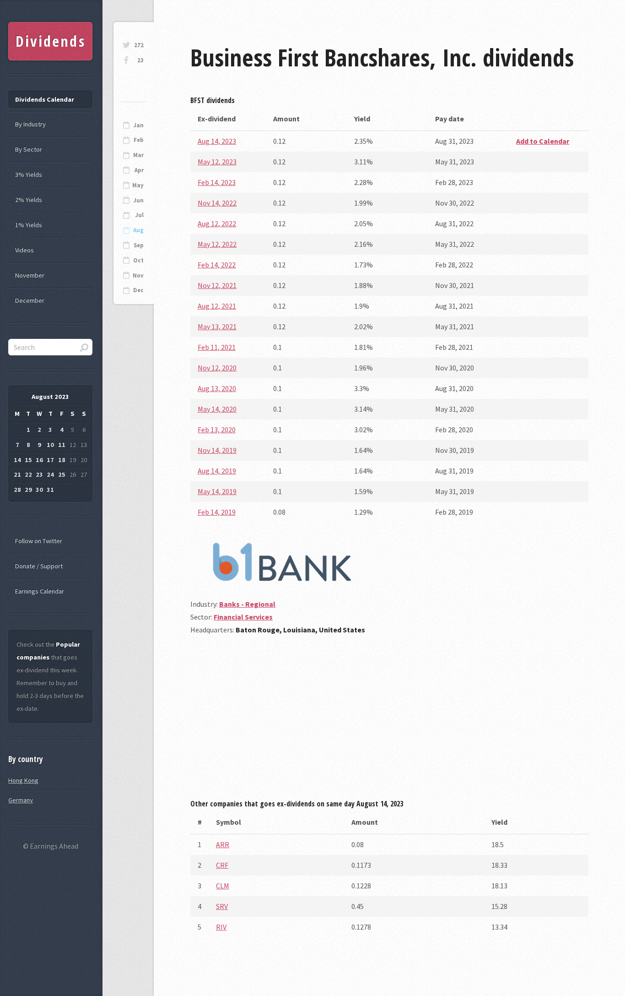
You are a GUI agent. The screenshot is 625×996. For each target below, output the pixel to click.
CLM (222, 885)
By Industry (30, 124)
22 (28, 474)
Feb (139, 140)
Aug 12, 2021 (217, 305)
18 (61, 460)
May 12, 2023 (217, 161)
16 (39, 460)
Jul (139, 215)
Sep (139, 245)
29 (28, 489)
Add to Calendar (542, 141)
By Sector (28, 149)
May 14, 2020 (217, 409)
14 (17, 460)
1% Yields (28, 225)
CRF (222, 865)
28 (17, 489)
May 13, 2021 (217, 326)
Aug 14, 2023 (217, 141)
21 (17, 474)
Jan (138, 125)
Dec (138, 290)
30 (39, 489)
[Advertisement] (389, 720)
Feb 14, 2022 (217, 264)
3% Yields (28, 174)
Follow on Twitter (38, 541)
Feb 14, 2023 (217, 182)
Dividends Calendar (44, 99)
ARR (222, 844)
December (29, 300)
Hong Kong (23, 780)
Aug (138, 230)
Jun (138, 200)
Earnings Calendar (39, 591)
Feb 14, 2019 (217, 512)
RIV (221, 926)
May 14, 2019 (217, 491)
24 (50, 474)
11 (61, 445)
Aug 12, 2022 (217, 223)
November (29, 275)
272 (139, 45)
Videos (24, 250)
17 (50, 460)
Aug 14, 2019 (217, 470)
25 (61, 474)
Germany (20, 800)
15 (28, 460)
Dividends (51, 41)
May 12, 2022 (217, 244)
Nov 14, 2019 (217, 450)
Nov (138, 275)
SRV (222, 906)
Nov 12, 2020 (217, 367)
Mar (138, 155)
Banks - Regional (247, 604)
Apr (139, 170)
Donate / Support (39, 566)
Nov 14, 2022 (217, 202)
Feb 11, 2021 (217, 347)
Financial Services (243, 616)
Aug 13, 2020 (217, 388)
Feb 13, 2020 (217, 429)
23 (140, 60)
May (138, 185)
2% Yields (28, 200)
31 (50, 489)
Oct (138, 260)
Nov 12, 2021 (217, 285)
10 (50, 445)
